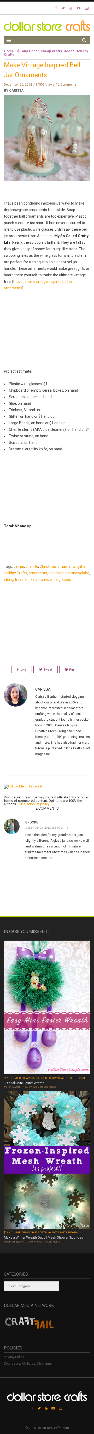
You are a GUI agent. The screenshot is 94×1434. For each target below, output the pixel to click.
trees (19, 579)
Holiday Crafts (15, 573)
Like (23, 669)
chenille (32, 566)
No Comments (48, 1087)
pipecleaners (59, 573)
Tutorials (80, 1078)
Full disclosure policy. (33, 804)
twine (43, 579)
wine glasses (60, 579)
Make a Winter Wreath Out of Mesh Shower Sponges (43, 1237)
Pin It (72, 669)
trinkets (31, 579)
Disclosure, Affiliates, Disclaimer (28, 1363)
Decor (69, 51)
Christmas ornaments (58, 566)
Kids (70, 1078)
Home (9, 51)
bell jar (19, 566)
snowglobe (80, 573)
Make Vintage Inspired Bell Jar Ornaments (42, 70)
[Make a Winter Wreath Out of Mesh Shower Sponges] (47, 1160)
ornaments (38, 573)
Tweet (48, 669)
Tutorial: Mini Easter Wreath (24, 1083)
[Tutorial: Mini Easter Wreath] (47, 1008)
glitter (82, 566)
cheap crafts (51, 51)
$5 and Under (28, 51)
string (8, 579)
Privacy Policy (14, 1357)
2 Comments (67, 84)
